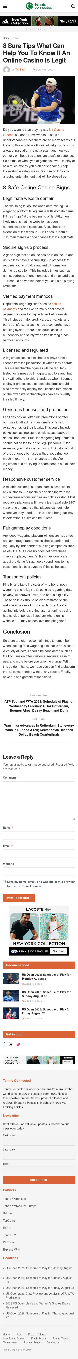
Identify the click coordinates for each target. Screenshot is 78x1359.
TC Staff (20, 69)
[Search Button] (73, 6)
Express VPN (11, 1249)
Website (8, 864)
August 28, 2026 (33, 983)
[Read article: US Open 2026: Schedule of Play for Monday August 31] (11, 978)
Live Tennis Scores (14, 1338)
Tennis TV (9, 1235)
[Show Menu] (5, 6)
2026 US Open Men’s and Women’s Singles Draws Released (38, 1305)
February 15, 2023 (43, 69)
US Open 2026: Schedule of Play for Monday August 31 (46, 977)
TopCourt (9, 1220)
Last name (9, 1149)
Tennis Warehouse (15, 1199)
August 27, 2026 (33, 1018)
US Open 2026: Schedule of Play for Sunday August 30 (46, 994)
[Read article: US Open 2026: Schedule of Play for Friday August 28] (11, 1013)
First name (9, 1135)
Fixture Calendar (37, 1334)
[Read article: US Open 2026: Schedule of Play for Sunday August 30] (11, 995)
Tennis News (10, 1342)
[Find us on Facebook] (4, 1044)
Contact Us (53, 1342)
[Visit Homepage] (39, 6)
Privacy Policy (32, 1342)
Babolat (8, 1213)
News (16, 38)
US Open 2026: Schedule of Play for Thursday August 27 (40, 1315)
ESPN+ (7, 1228)
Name (8, 828)
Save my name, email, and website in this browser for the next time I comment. (41, 884)
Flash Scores (39, 1338)
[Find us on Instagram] (18, 1044)
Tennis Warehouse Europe (20, 1206)
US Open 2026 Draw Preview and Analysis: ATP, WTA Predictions (40, 1295)
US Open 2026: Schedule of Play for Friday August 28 (46, 1011)
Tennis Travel (60, 1338)
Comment (11, 777)
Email (8, 846)
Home (6, 38)
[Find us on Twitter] (11, 1044)
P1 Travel (9, 1242)
